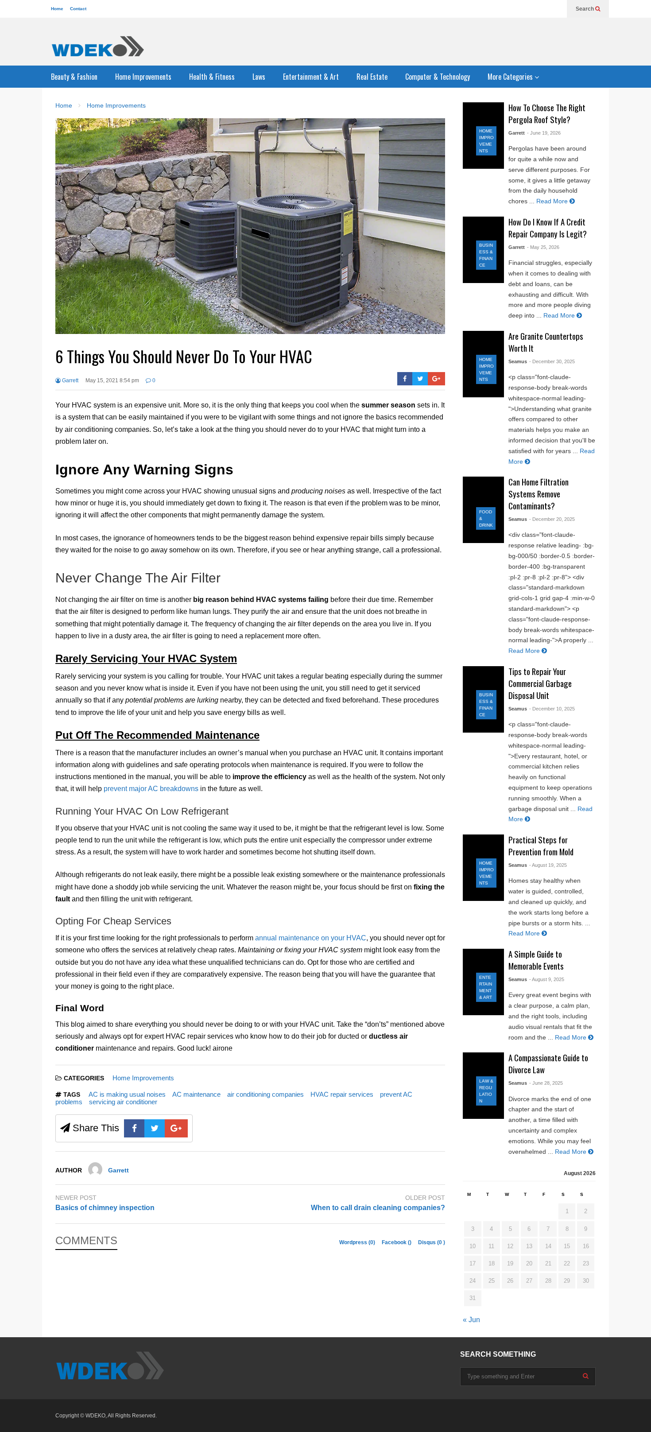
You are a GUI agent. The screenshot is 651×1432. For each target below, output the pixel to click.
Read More (553, 201)
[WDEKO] (97, 46)
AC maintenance (196, 1094)
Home (57, 8)
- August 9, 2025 (546, 979)
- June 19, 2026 (544, 133)
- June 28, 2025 (546, 1083)
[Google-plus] (436, 378)
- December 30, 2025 (552, 361)
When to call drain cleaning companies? (378, 1207)
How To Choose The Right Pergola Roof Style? (546, 113)
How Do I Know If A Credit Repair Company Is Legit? (547, 228)
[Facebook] (405, 378)
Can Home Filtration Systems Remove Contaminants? (538, 494)
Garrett (69, 380)
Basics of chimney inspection (105, 1207)
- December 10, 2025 (552, 708)
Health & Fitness (212, 76)
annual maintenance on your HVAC (310, 938)
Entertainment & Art (311, 76)
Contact (78, 8)
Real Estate (372, 76)
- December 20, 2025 (552, 519)
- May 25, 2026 (543, 247)
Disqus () (431, 1242)
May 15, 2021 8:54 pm (112, 380)
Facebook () (397, 1242)
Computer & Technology (437, 76)
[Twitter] (420, 378)
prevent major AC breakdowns (151, 788)
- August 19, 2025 (548, 865)
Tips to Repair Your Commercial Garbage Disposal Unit (540, 683)
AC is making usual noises (127, 1094)
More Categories (511, 76)
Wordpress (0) (357, 1242)
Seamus (517, 361)
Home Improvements (143, 76)
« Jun (471, 1319)
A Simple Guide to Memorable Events (536, 960)
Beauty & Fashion (74, 76)
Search (585, 9)
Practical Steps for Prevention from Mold (541, 846)
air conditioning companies (265, 1094)
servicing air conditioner (123, 1102)
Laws (258, 76)
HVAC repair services (341, 1094)
